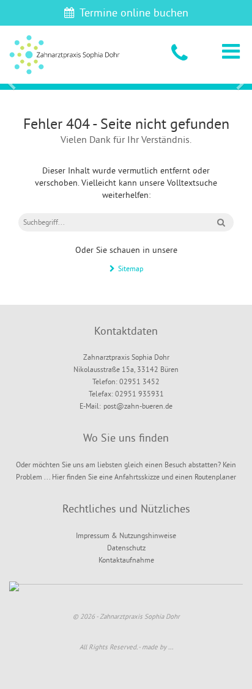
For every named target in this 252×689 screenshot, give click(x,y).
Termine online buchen (134, 12)
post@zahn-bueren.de (137, 405)
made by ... (157, 647)
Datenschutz (126, 547)
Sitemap (130, 268)
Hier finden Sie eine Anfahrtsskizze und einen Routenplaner (144, 476)
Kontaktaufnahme (126, 559)
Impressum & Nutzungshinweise (126, 535)
